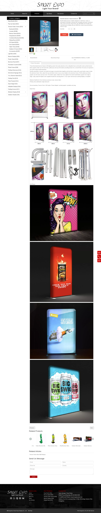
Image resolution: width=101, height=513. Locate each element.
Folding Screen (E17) (13, 89)
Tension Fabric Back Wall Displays (38, 454)
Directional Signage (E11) (15, 72)
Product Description (35, 63)
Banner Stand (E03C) (15, 33)
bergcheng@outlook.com (76, 497)
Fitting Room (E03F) (14, 40)
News (30, 498)
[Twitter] (14, 498)
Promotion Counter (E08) (14, 64)
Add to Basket (77, 34)
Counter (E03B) (13, 31)
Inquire (64, 34)
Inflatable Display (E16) (14, 86)
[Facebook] (20, 498)
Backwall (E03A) (13, 29)
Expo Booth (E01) (12, 21)
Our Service (32, 500)
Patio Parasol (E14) (13, 81)
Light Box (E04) (12, 53)
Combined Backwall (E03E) (16, 38)
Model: (31, 57)
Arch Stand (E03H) (14, 44)
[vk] (23, 498)
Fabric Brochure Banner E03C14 (37, 445)
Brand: (52, 57)
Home (30, 493)
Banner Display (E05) (13, 56)
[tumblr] (17, 498)
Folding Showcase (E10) (14, 70)
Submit (33, 476)
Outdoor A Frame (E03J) (15, 49)
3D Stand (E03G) (13, 42)
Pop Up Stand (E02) (13, 24)
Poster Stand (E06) (13, 59)
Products (31, 494)
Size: (73, 57)
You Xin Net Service (89, 510)
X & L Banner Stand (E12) (15, 75)
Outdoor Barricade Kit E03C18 (85, 445)
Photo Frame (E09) (13, 67)
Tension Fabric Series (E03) (15, 26)
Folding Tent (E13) (13, 78)
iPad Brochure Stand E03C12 (61, 445)
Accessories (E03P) (14, 51)
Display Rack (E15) (48, 500)
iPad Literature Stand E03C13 (49, 445)
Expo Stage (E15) (12, 83)
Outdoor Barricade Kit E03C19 (73, 445)
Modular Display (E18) (14, 92)
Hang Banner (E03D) (14, 35)
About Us (31, 496)
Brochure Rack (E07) (13, 62)
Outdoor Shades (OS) (13, 94)
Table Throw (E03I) (14, 46)
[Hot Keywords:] (94, 14)
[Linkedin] (11, 498)
